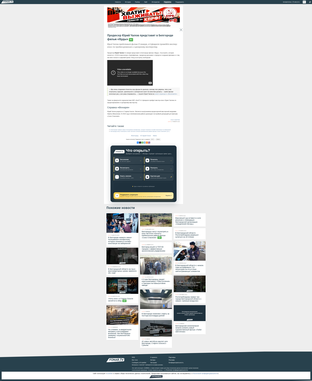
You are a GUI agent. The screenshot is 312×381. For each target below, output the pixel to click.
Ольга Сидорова (175, 120)
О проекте (153, 357)
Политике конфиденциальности (176, 370)
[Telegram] (145, 143)
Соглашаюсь (156, 376)
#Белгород (134, 136)
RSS (133, 357)
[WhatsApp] (142, 143)
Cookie (109, 373)
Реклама (172, 360)
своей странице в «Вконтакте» (166, 94)
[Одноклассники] (147, 143)
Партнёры (172, 357)
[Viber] (149, 143)
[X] (140, 143)
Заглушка (153, 363)
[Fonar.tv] (7, 2)
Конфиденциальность (176, 363)
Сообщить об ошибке (139, 363)
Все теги (135, 360)
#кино (155, 136)
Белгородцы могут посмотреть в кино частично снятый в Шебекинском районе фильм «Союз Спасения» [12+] (139, 131)
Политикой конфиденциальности (205, 373)
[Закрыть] (181, 30)
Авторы (152, 360)
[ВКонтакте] (138, 143)
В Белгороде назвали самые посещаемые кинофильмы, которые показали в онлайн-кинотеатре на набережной (140, 130)
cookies (146, 368)
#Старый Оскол (145, 136)
